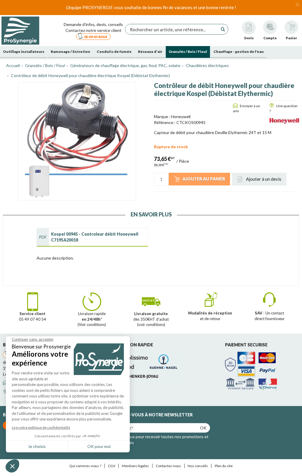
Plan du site (224, 466)
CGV (111, 466)
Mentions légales (135, 466)
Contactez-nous (168, 466)
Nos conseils (198, 466)
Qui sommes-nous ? (85, 466)
